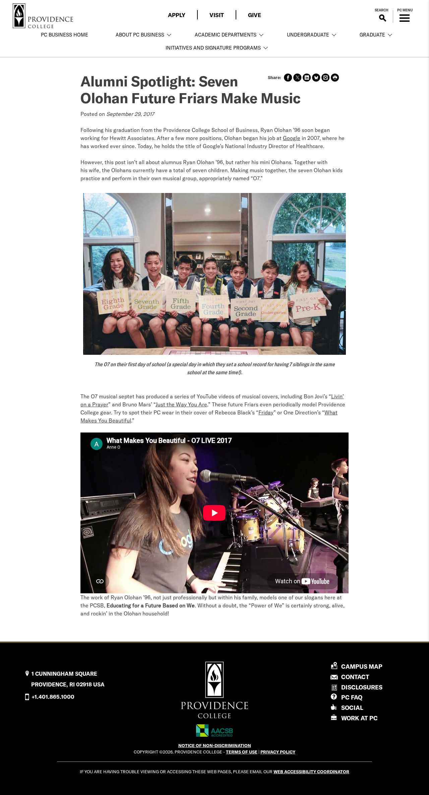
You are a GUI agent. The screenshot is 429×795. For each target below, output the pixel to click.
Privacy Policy (277, 751)
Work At (359, 718)
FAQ (351, 697)
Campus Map (361, 667)
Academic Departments (225, 35)
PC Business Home (64, 35)
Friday (265, 412)
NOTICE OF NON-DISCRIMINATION (214, 745)
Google (291, 138)
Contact (355, 677)
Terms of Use (241, 751)
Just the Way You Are (181, 404)
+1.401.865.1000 (53, 696)
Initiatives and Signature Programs (213, 48)
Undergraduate (308, 35)
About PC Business (140, 35)
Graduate (372, 35)
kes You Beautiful (109, 420)
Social (352, 708)
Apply (176, 14)
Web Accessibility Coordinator (311, 771)
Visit (216, 14)
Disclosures (361, 687)
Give (254, 14)
